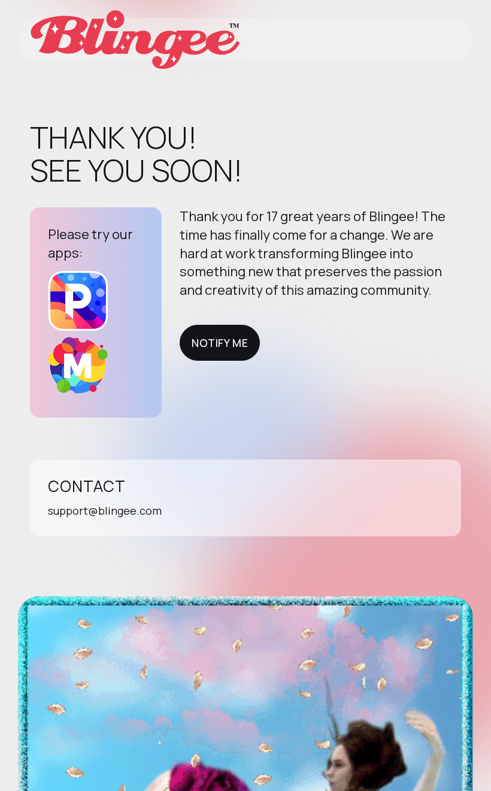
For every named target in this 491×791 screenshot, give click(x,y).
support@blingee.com (105, 510)
